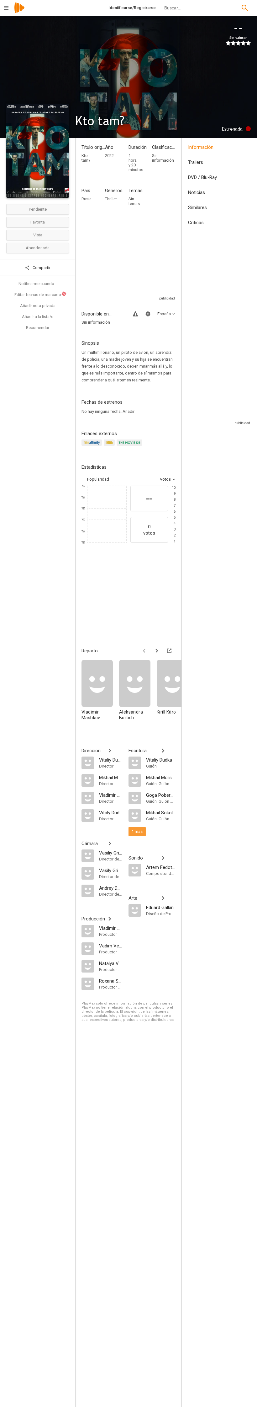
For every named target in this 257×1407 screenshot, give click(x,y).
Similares (197, 207)
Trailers (195, 162)
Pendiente (38, 209)
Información (200, 147)
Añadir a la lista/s (37, 316)
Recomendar (37, 327)
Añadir (128, 411)
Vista (37, 235)
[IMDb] (110, 446)
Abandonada (38, 247)
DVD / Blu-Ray (202, 177)
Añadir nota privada (37, 305)
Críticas (196, 222)
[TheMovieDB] (130, 446)
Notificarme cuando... (37, 283)
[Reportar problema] (135, 314)
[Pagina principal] (19, 11)
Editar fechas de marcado (40, 294)
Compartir (41, 267)
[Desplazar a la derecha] (156, 650)
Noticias (196, 192)
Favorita (37, 222)
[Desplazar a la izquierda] (144, 650)
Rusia (86, 199)
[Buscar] (244, 8)
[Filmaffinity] (92, 446)
